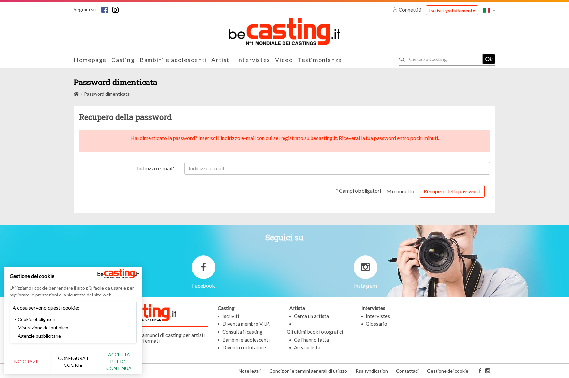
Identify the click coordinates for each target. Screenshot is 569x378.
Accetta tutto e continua (119, 361)
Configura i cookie (73, 361)
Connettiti (410, 9)
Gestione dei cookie (447, 371)
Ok (489, 58)
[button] (489, 10)
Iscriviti (452, 10)
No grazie (27, 361)
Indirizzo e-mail (154, 168)
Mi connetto (400, 191)
